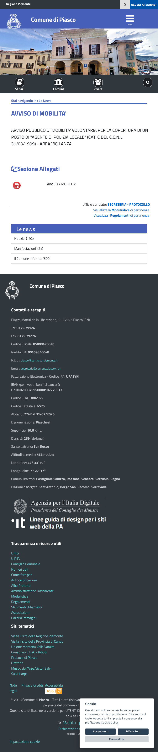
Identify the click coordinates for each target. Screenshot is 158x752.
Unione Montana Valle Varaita (33, 646)
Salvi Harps (19, 673)
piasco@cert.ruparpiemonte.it (39, 360)
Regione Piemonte (18, 4)
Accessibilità (54, 685)
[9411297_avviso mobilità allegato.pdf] (17, 185)
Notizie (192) (23, 238)
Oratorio (17, 663)
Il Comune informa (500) (31, 258)
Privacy (26, 685)
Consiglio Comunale (25, 564)
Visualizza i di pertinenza (121, 215)
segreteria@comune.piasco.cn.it (40, 368)
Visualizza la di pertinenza (121, 210)
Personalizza (116, 739)
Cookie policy (109, 722)
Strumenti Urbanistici (26, 607)
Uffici (15, 553)
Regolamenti (20, 601)
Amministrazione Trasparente (32, 591)
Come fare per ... (23, 574)
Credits (38, 685)
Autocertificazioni (24, 580)
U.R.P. (15, 558)
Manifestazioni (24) (28, 248)
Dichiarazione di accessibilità (79, 728)
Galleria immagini (23, 617)
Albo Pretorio (20, 585)
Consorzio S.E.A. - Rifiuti (29, 652)
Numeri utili (19, 569)
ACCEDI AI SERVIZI (143, 4)
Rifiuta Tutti (133, 731)
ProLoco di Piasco (24, 657)
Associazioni (20, 612)
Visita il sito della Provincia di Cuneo (37, 641)
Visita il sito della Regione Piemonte (37, 636)
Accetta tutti (100, 731)
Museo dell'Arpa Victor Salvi (31, 668)
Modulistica (19, 596)
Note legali (13, 688)
